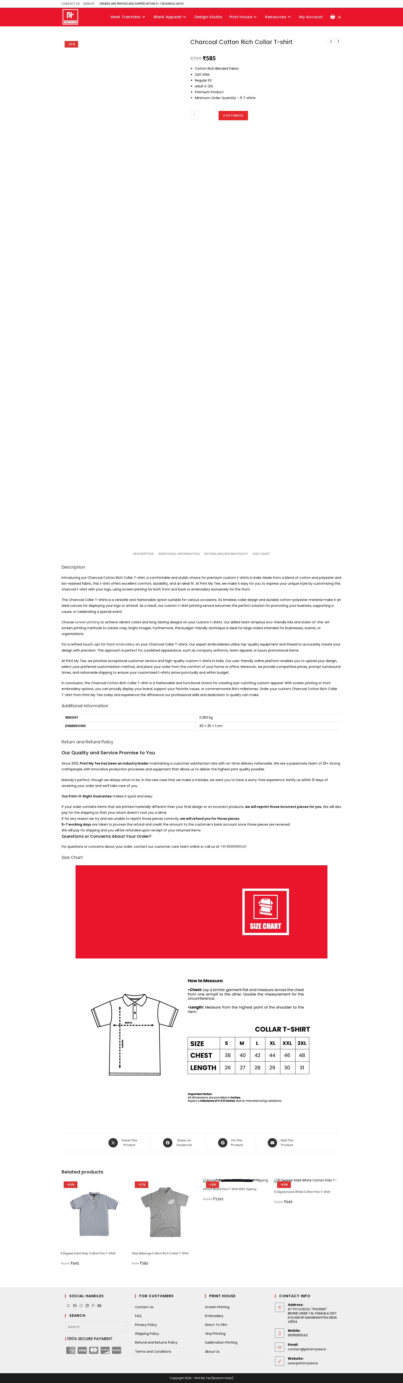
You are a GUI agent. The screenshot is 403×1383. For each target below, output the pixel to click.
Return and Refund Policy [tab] (226, 554)
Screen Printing (217, 1307)
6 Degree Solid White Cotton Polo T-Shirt (302, 1192)
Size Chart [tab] (261, 554)
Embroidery (214, 1316)
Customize (233, 115)
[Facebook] (75, 1306)
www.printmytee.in (303, 1363)
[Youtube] (99, 1306)
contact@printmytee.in (307, 1349)
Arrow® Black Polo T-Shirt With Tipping (229, 1189)
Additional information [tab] (179, 554)
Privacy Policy (146, 1324)
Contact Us (144, 1307)
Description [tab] (143, 554)
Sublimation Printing (221, 1342)
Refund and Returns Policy (156, 1342)
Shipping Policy (147, 1333)
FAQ (138, 1316)
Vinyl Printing (215, 1333)
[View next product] (338, 41)
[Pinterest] (93, 1306)
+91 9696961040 (233, 846)
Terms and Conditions (153, 1351)
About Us (212, 1351)
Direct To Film (216, 1324)
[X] (68, 1306)
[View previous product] (331, 41)
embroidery (125, 644)
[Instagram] (81, 1306)
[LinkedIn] (87, 1306)
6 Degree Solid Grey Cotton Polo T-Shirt (88, 1253)
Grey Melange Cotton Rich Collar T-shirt (160, 1253)
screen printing (87, 622)
